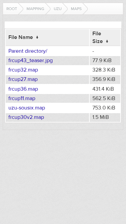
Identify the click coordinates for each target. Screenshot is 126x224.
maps (76, 8)
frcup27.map (23, 79)
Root (11, 8)
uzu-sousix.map (26, 107)
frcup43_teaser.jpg (30, 60)
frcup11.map (21, 98)
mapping (35, 8)
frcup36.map (23, 89)
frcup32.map (23, 69)
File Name (20, 37)
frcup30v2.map (26, 117)
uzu (57, 8)
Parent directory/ (27, 51)
